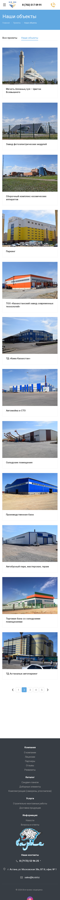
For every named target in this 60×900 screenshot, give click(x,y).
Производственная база (20, 514)
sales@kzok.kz (32, 877)
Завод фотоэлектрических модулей (26, 144)
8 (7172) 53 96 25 (29, 860)
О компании (30, 752)
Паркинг (10, 251)
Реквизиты (30, 770)
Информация (30, 815)
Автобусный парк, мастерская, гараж (27, 566)
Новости (30, 820)
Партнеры (30, 761)
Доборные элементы (30, 786)
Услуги (30, 798)
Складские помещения (19, 462)
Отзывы (30, 765)
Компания (30, 747)
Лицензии (30, 757)
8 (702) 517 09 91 (32, 4)
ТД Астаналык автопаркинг (21, 673)
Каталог (30, 777)
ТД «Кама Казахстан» (18, 358)
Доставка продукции (30, 808)
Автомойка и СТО (16, 410)
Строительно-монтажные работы (30, 803)
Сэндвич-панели (30, 782)
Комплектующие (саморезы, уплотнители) (30, 791)
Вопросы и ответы (30, 824)
